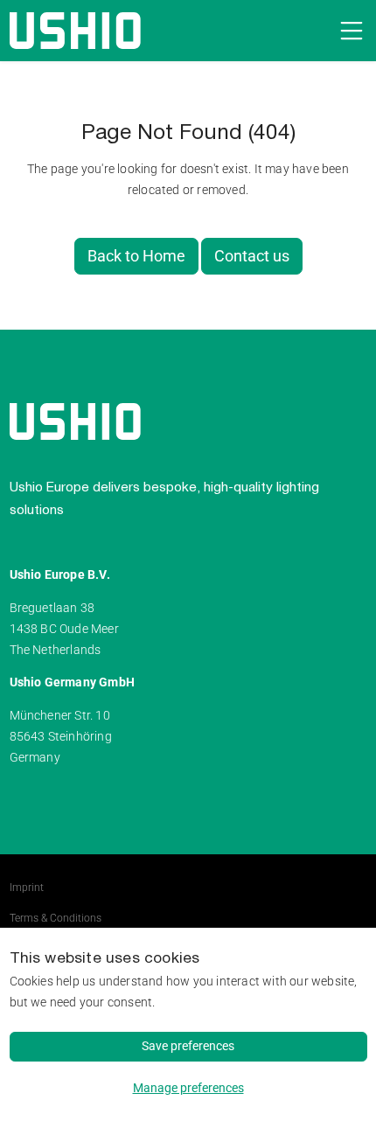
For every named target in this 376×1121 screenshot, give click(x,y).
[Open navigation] (348, 30)
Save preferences (188, 1046)
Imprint (27, 887)
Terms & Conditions (55, 918)
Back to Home (136, 256)
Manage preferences (188, 1088)
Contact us (251, 256)
